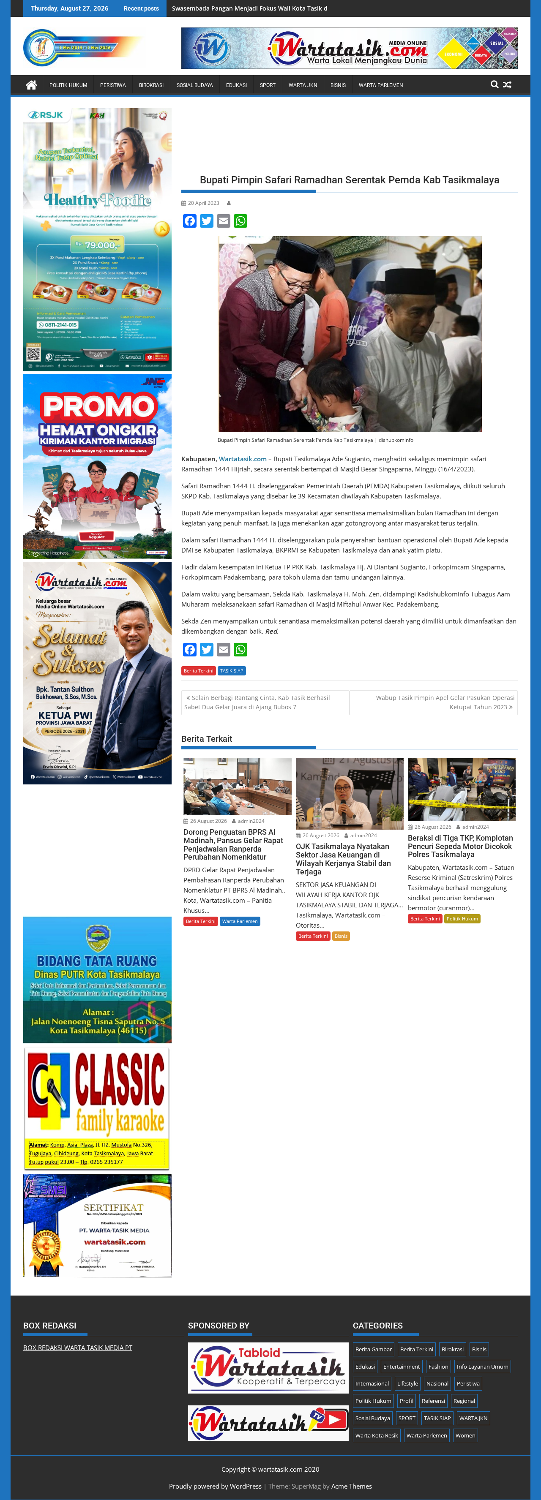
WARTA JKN (303, 85)
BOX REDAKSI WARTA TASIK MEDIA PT (77, 1347)
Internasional (372, 1383)
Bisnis (338, 85)
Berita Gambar (373, 1349)
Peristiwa (113, 85)
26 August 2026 (208, 821)
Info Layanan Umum (482, 1366)
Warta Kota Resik (376, 1435)
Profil (406, 1401)
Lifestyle (407, 1383)
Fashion (438, 1366)
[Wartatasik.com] (31, 84)
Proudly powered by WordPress (215, 1486)
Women (465, 1435)
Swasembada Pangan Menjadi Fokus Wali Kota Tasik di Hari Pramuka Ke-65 (280, 8)
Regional (464, 1401)
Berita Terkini (198, 670)
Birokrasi (151, 85)
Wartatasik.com (243, 459)
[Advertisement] (349, 138)
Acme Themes (351, 1486)
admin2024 (251, 821)
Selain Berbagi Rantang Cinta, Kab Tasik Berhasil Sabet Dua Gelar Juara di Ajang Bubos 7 (257, 702)
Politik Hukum (68, 85)
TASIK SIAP (231, 670)
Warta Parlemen (381, 85)
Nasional (437, 1383)
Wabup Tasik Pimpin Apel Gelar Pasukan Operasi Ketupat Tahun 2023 (445, 702)
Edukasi (236, 85)
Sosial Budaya (195, 85)
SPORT (268, 85)
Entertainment (401, 1366)
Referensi (433, 1401)
